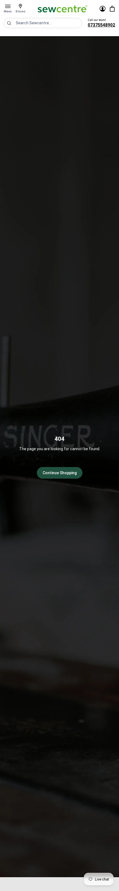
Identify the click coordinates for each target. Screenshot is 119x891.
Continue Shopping (60, 473)
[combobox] (43, 23)
